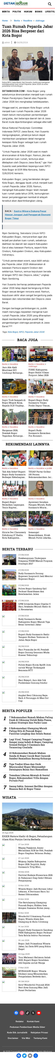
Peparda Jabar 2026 (34, 332)
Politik (17, 11)
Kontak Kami (33, 1021)
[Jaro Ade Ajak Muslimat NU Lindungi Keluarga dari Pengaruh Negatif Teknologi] (14, 360)
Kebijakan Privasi (39, 1032)
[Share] (35, 1056)
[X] (33, 1013)
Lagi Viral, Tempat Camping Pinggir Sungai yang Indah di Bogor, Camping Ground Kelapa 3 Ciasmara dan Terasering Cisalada (31, 743)
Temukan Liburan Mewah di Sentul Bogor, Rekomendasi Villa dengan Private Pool (29, 778)
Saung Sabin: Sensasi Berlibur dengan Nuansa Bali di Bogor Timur (30, 787)
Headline (27, 20)
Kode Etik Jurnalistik (17, 1032)
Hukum (28, 11)
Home (5, 20)
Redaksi (20, 1021)
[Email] (30, 1056)
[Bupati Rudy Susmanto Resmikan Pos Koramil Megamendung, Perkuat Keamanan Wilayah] (40, 423)
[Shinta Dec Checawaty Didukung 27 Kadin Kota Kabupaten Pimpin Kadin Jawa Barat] (14, 525)
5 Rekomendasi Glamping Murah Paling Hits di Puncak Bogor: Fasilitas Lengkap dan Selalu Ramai (30, 731)
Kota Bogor (13, 332)
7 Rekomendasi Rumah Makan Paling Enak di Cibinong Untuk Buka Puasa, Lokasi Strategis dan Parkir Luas (31, 720)
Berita (6, 11)
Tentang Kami (40, 1038)
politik (49, 468)
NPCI (21, 332)
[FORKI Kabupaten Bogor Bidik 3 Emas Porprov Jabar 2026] (40, 360)
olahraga (40, 20)
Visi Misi (26, 1038)
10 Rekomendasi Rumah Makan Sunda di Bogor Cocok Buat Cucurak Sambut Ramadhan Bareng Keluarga (30, 756)
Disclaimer (13, 1038)
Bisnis (38, 11)
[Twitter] (24, 1056)
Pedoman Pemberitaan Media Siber (27, 1027)
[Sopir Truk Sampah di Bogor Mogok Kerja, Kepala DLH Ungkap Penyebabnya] (14, 393)
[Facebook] (19, 1056)
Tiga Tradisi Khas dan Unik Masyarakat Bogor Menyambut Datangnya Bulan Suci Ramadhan (28, 767)
